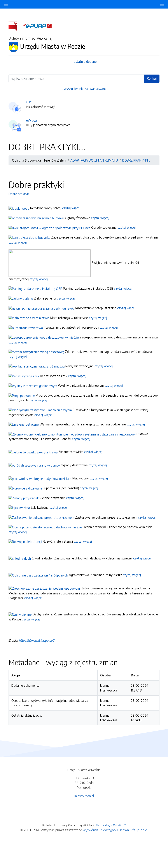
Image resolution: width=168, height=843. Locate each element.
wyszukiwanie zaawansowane (85, 89)
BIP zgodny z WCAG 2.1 (110, 825)
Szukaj (152, 79)
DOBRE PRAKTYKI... (136, 160)
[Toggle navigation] (162, 4)
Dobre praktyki (19, 194)
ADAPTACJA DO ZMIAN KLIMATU (94, 160)
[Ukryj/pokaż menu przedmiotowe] (6, 4)
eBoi (29, 102)
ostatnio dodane (85, 61)
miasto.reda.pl (84, 796)
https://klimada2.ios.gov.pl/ (36, 640)
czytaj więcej (71, 208)
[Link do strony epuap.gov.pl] (37, 26)
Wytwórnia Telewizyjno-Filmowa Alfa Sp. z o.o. (115, 830)
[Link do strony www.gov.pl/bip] (15, 26)
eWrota (31, 120)
